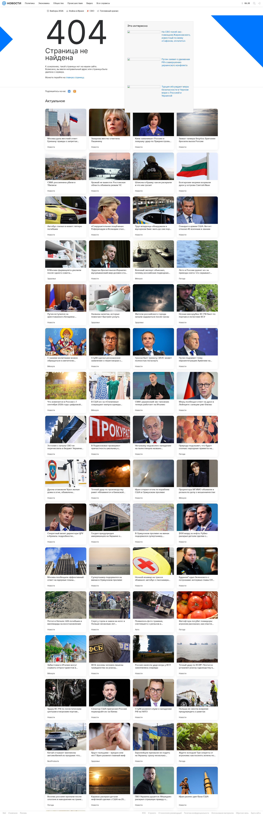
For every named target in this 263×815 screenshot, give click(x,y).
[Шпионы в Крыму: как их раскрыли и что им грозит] (153, 173)
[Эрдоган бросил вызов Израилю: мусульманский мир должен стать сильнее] (109, 260)
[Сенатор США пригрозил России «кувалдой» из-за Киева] (109, 699)
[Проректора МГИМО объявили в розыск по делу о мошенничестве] (197, 480)
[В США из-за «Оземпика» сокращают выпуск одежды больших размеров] (109, 392)
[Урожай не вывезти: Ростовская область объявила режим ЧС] (109, 173)
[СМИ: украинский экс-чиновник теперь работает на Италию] (153, 392)
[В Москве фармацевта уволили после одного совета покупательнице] (65, 260)
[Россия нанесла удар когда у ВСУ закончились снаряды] (153, 655)
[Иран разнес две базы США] (197, 787)
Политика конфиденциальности (196, 813)
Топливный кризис (109, 11)
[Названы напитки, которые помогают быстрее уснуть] (109, 304)
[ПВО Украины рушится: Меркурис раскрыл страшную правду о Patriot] (153, 787)
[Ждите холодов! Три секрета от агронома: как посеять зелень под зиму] (197, 743)
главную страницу (75, 77)
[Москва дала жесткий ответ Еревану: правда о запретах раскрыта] (65, 129)
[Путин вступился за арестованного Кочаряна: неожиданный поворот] (65, 304)
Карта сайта (256, 813)
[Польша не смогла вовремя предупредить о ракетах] (197, 699)
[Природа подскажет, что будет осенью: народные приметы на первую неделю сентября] (197, 436)
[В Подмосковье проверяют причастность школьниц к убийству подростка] (109, 436)
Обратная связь (242, 813)
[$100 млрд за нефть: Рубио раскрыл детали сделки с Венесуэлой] (197, 524)
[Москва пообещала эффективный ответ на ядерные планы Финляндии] (65, 568)
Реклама (23, 813)
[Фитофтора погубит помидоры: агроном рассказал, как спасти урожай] (197, 611)
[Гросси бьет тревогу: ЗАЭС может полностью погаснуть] (153, 348)
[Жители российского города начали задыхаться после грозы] (153, 304)
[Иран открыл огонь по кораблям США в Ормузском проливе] (153, 480)
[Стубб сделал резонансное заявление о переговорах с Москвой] (109, 348)
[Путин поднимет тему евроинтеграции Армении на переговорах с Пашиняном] (197, 348)
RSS (144, 813)
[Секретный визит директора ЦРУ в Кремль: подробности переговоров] (65, 524)
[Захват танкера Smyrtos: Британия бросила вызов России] (197, 129)
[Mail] (4, 3)
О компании (13, 813)
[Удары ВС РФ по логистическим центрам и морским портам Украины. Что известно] (65, 699)
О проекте (152, 813)
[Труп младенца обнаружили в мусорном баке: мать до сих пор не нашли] (153, 217)
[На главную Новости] (13, 3)
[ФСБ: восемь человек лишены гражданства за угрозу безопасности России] (109, 655)
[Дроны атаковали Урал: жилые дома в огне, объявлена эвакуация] (65, 480)
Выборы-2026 (56, 11)
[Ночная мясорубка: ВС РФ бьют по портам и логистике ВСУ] (197, 304)
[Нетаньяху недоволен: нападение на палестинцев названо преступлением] (153, 436)
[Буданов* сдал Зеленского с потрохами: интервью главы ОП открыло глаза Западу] (197, 568)
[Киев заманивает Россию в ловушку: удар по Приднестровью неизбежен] (153, 129)
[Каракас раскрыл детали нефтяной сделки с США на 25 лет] (109, 787)
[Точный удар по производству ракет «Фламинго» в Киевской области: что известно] (109, 480)
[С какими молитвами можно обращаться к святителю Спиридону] (65, 348)
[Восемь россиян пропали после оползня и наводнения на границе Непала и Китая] (65, 787)
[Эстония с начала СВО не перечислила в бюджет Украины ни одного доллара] (65, 436)
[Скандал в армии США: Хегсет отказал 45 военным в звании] (197, 217)
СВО (92, 11)
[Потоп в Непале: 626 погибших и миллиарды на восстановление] (65, 611)
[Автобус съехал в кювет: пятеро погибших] (65, 217)
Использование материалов (222, 813)
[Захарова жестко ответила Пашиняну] (109, 129)
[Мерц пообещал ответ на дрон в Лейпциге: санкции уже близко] (197, 392)
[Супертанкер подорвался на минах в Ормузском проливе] (109, 568)
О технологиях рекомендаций (170, 813)
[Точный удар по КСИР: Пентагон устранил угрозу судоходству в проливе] (197, 655)
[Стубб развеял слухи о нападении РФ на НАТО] (153, 699)
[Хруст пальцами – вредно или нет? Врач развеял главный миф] (109, 743)
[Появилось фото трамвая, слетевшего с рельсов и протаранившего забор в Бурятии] (153, 611)
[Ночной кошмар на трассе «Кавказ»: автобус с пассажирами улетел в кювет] (153, 568)
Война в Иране (76, 11)
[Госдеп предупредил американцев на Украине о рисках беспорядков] (109, 524)
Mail (4, 813)
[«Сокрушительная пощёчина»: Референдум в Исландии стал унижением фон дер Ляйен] (109, 217)
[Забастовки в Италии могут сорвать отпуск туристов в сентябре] (65, 655)
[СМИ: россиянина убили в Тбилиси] (65, 173)
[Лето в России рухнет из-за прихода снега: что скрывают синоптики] (197, 260)
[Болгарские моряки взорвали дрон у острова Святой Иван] (197, 173)
